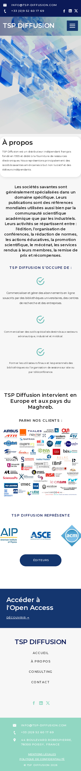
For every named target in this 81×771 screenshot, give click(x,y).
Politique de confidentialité (42, 759)
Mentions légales (42, 754)
